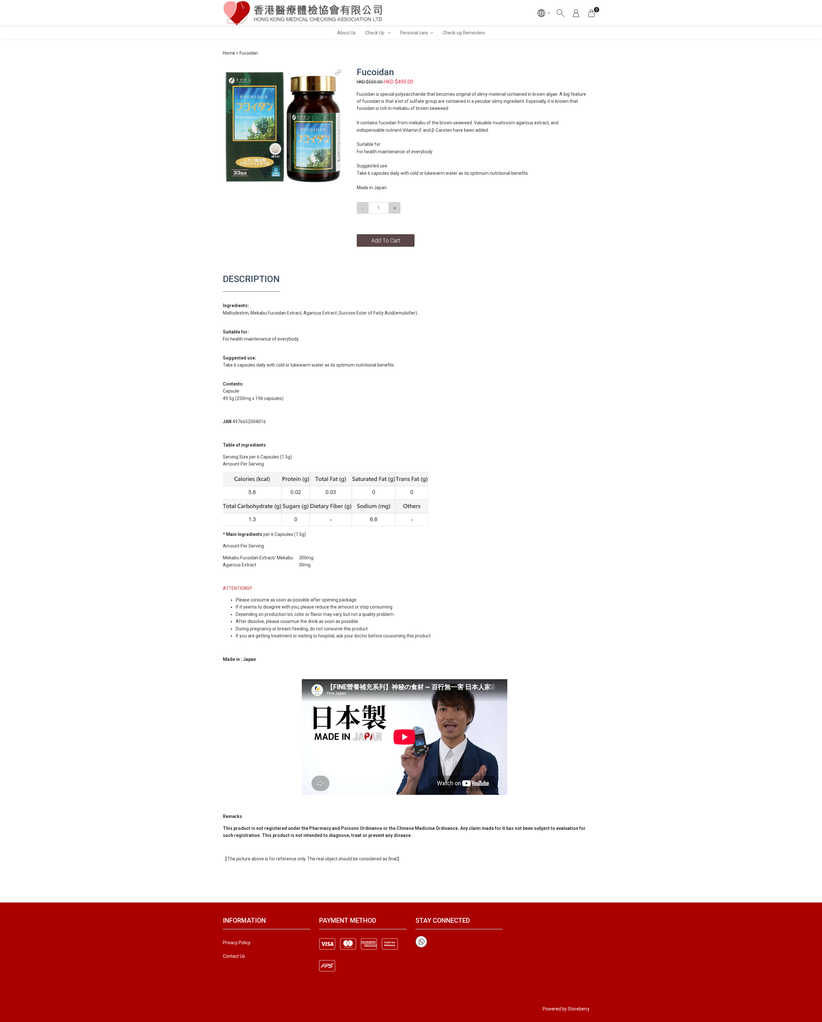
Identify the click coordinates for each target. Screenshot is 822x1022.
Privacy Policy (236, 942)
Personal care (414, 32)
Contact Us (234, 956)
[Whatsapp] (421, 941)
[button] (338, 72)
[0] (591, 13)
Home (229, 53)
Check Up (375, 32)
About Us (346, 32)
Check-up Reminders (464, 32)
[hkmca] (303, 13)
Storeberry (579, 1008)
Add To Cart (385, 240)
